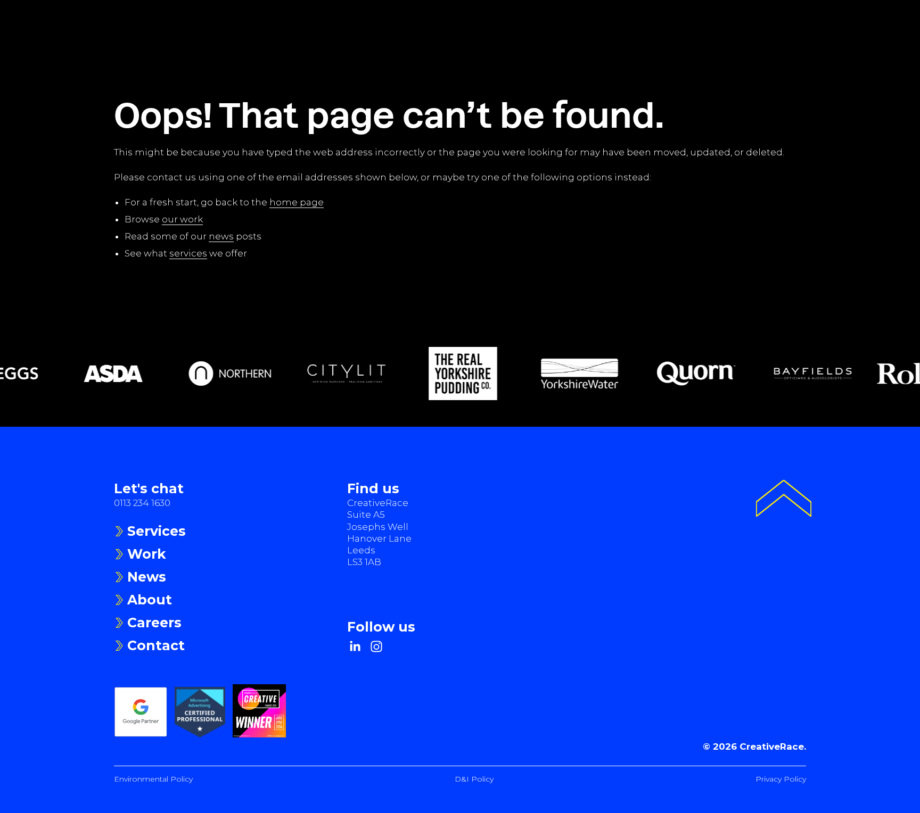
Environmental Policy (153, 779)
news (221, 236)
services (188, 253)
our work (182, 219)
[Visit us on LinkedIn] (355, 646)
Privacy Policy (780, 779)
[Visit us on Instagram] (376, 646)
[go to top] (783, 500)
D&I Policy (474, 779)
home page (296, 202)
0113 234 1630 (142, 502)
